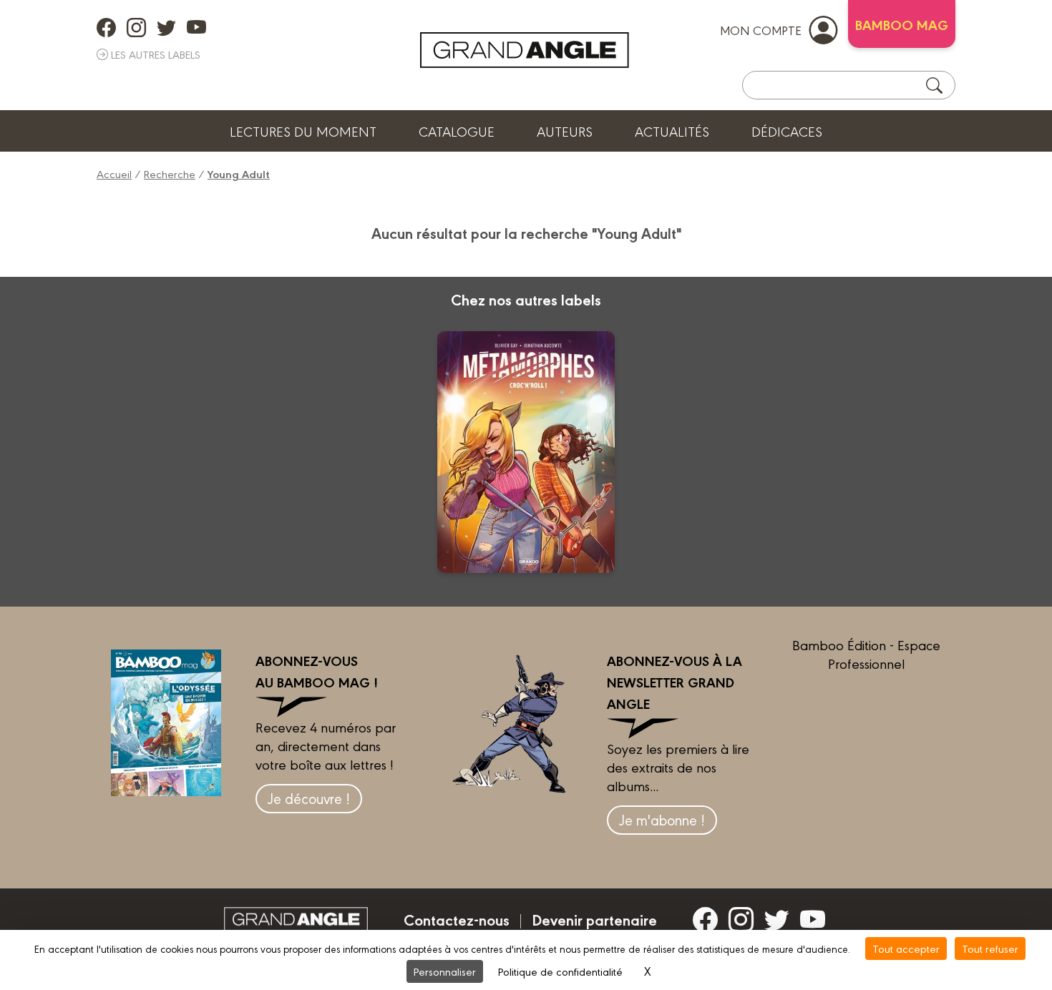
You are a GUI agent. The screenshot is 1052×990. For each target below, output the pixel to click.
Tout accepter (906, 948)
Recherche (169, 173)
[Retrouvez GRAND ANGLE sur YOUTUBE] (196, 27)
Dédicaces (786, 131)
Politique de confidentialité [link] (560, 971)
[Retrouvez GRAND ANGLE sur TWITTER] (166, 27)
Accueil (114, 173)
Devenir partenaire (594, 919)
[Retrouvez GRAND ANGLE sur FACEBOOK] (106, 27)
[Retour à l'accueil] (524, 50)
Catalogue (457, 131)
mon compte (761, 29)
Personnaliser (445, 971)
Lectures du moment (303, 131)
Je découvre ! (309, 798)
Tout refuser (990, 948)
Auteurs (565, 131)
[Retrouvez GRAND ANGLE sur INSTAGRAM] (136, 27)
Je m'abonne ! (662, 819)
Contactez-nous (457, 919)
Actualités (672, 131)
